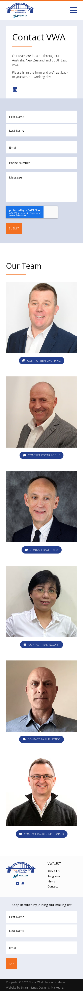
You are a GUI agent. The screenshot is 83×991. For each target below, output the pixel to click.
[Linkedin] (15, 89)
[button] (73, 10)
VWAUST (54, 863)
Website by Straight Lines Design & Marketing (34, 987)
